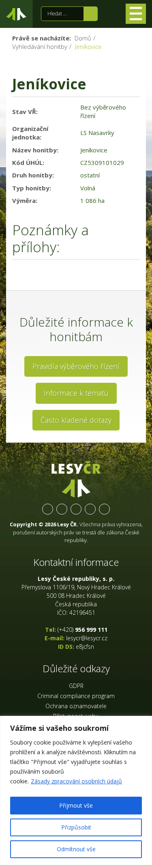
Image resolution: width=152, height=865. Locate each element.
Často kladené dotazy (76, 420)
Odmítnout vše (76, 849)
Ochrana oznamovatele (76, 706)
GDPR (76, 686)
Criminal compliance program (76, 696)
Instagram (76, 509)
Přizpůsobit (76, 827)
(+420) (82, 629)
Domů (83, 38)
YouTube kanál (90, 509)
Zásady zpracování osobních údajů (76, 781)
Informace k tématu (76, 393)
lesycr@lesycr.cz (86, 638)
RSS (104, 509)
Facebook (47, 509)
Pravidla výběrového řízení (76, 366)
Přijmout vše (76, 805)
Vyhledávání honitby (39, 46)
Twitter (61, 509)
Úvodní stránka (16, 15)
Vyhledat (90, 13)
